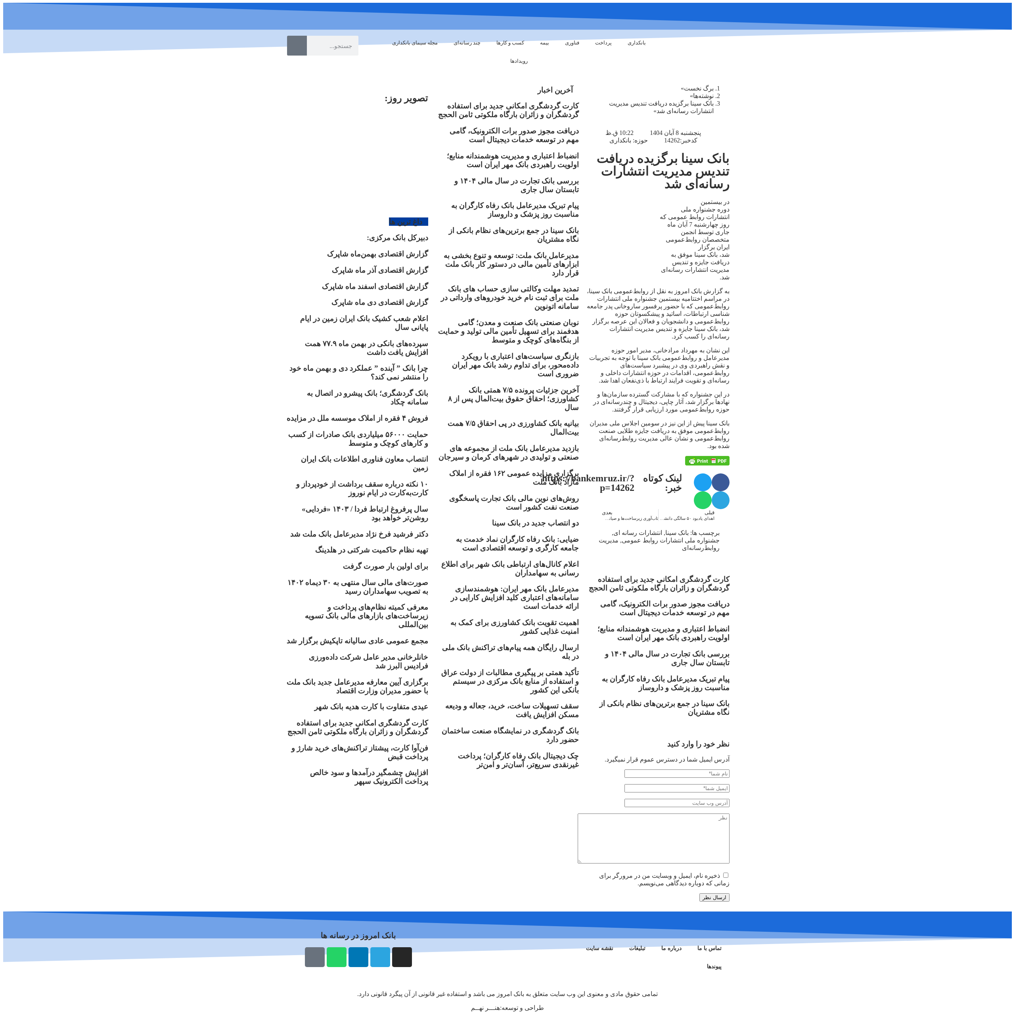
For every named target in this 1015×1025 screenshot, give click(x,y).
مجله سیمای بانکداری (415, 43)
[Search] (297, 46)
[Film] (315, 957)
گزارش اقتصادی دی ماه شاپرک (379, 302)
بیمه (544, 43)
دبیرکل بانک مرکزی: (397, 237)
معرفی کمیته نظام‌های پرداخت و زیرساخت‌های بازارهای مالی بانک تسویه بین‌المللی (366, 616)
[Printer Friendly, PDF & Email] (707, 460)
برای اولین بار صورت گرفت (385, 566)
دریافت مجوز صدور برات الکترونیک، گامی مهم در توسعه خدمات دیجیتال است (665, 608)
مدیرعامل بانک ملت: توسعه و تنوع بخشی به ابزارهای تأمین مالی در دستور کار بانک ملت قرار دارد (511, 264)
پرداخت (603, 43)
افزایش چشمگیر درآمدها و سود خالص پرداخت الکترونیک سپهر (369, 776)
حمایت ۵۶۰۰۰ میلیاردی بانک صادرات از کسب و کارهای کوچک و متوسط (358, 438)
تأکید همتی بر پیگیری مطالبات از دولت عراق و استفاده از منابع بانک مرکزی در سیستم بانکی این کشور (510, 681)
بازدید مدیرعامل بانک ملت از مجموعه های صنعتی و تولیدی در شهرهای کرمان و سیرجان (509, 452)
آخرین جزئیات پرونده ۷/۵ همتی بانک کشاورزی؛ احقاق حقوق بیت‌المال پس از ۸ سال (513, 399)
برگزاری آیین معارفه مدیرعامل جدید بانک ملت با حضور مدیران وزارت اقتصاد (357, 686)
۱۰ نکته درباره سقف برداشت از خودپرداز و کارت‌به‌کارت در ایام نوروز (362, 488)
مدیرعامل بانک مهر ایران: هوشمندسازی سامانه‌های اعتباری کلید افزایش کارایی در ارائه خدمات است (515, 597)
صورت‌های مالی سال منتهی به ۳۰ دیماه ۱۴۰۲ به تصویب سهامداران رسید (357, 586)
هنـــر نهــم (485, 1007)
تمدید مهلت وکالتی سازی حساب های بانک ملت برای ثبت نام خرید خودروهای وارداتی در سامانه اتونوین (510, 297)
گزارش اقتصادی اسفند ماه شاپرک (375, 286)
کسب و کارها (510, 43)
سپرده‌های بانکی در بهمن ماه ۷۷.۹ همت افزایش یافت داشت (366, 347)
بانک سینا (677, 532)
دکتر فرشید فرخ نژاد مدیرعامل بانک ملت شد (359, 534)
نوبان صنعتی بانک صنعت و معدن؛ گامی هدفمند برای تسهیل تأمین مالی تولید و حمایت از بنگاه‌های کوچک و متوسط (508, 331)
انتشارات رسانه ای (637, 532)
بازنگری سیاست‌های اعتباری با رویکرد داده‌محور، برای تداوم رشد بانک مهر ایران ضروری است (515, 365)
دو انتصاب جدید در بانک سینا (535, 523)
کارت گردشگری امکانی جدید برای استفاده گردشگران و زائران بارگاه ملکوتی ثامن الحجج (659, 583)
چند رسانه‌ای (467, 43)
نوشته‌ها (703, 95)
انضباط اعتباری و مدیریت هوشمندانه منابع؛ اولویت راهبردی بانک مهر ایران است (664, 633)
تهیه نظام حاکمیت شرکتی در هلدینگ (371, 550)
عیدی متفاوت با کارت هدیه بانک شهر (371, 706)
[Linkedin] (358, 957)
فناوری (572, 43)
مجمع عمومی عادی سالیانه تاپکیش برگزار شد (357, 641)
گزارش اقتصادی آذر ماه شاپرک (380, 270)
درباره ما (671, 948)
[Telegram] (380, 957)
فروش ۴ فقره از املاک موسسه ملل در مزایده (357, 418)
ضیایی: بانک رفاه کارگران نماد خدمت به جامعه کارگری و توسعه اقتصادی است (517, 543)
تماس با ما (709, 948)
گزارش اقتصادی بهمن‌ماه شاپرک (377, 254)
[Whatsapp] (337, 957)
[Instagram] (402, 957)
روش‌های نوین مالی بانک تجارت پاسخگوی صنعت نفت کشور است (514, 502)
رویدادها (519, 61)
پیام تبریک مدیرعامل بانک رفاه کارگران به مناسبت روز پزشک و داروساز (666, 683)
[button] (721, 482)
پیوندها (714, 966)
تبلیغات (637, 948)
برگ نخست (699, 88)
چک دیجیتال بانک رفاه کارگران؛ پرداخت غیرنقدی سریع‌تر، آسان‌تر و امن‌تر (518, 760)
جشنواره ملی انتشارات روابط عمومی (671, 540)
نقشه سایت (599, 948)
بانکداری (637, 43)
